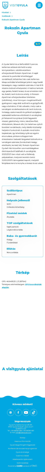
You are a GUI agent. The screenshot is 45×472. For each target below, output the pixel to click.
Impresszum (22, 421)
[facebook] (18, 412)
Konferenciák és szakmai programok (22, 448)
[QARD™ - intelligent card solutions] (19, 466)
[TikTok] (33, 412)
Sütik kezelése (22, 463)
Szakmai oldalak (22, 456)
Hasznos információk (22, 441)
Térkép (22, 438)
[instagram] (10, 412)
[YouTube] (26, 412)
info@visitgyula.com (23, 432)
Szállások (6, 16)
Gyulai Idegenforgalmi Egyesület (22, 445)
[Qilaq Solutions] (34, 466)
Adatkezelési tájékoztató (22, 459)
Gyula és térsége (22, 452)
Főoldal (5, 12)
